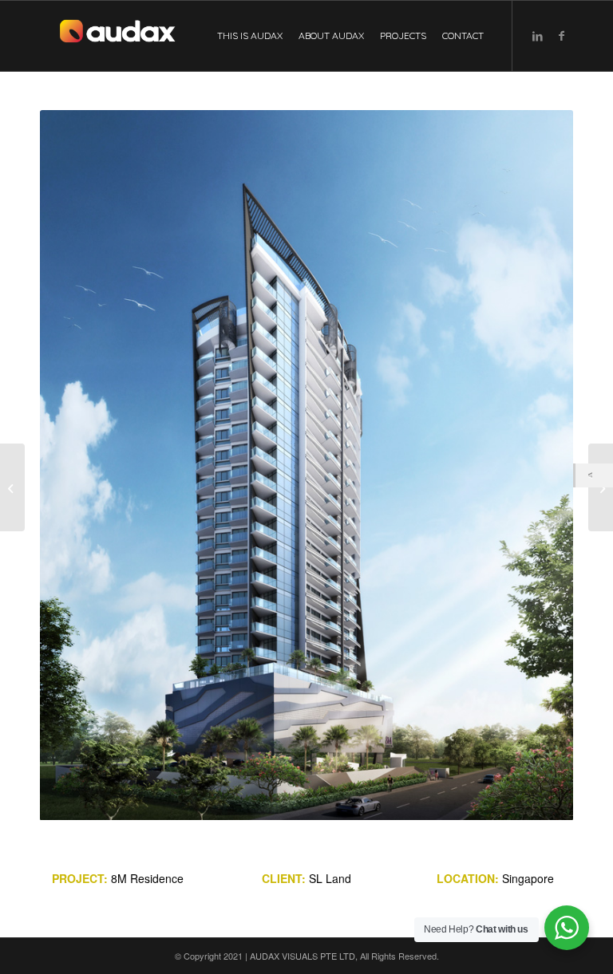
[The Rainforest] (600, 487)
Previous (76, 465)
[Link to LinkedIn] (537, 35)
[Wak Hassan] (12, 487)
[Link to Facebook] (561, 35)
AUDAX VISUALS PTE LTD (302, 955)
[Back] (594, 475)
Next (537, 465)
